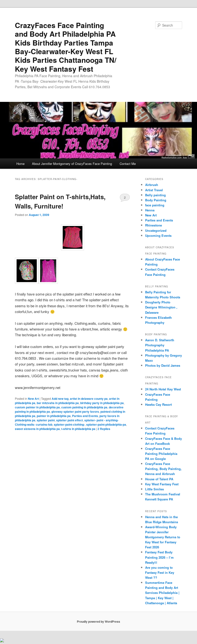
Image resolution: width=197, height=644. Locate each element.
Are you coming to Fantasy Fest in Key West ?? (159, 572)
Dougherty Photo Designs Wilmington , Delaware (161, 307)
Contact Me (128, 163)
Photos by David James (162, 365)
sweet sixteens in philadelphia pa (37, 429)
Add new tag (60, 398)
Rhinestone (153, 225)
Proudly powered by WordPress (98, 621)
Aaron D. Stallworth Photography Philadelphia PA (159, 345)
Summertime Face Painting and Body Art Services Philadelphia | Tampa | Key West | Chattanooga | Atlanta (162, 592)
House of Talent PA (159, 479)
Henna (149, 210)
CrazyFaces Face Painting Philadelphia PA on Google (161, 453)
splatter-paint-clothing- (69, 424)
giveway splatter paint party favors (75, 411)
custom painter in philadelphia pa (37, 407)
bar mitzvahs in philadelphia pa (58, 403)
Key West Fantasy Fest (162, 484)
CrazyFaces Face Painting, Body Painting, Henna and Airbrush (163, 468)
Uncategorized (155, 230)
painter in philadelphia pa (54, 416)
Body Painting (155, 200)
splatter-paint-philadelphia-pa (106, 424)
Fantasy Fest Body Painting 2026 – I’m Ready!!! (159, 557)
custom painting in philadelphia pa (84, 407)
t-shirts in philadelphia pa (78, 429)
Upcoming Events (158, 235)
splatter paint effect (69, 420)
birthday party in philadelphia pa (102, 403)
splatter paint (46, 420)
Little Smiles (154, 489)
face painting (154, 205)
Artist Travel (154, 190)
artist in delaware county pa (89, 398)
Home (20, 163)
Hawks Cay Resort (158, 404)
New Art (33, 398)
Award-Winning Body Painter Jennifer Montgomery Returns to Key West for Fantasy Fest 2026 (162, 537)
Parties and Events (85, 416)
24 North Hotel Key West (163, 389)
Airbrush (151, 184)
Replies (104, 429)
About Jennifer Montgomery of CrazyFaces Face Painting (72, 163)
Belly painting (155, 195)
